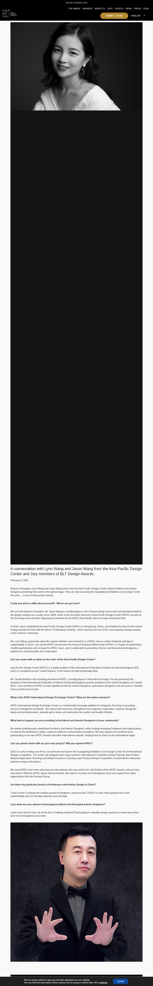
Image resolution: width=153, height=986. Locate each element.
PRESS (137, 8)
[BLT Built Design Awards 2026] (20, 13)
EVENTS (119, 8)
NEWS (129, 8)
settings (103, 982)
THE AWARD (74, 8)
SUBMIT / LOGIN (114, 16)
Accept (120, 981)
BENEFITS (100, 8)
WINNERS (87, 8)
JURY (110, 8)
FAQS (146, 8)
